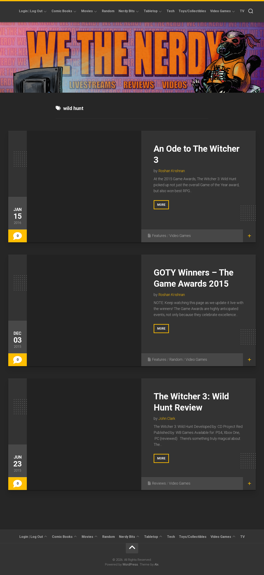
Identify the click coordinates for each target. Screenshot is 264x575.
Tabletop (151, 11)
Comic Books (62, 11)
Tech (170, 11)
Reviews (159, 483)
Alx (156, 564)
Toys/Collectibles (192, 11)
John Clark (166, 418)
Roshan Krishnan (171, 171)
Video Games (220, 11)
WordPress (130, 564)
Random (108, 11)
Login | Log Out (30, 11)
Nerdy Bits (127, 11)
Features (159, 235)
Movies (87, 11)
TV (242, 11)
